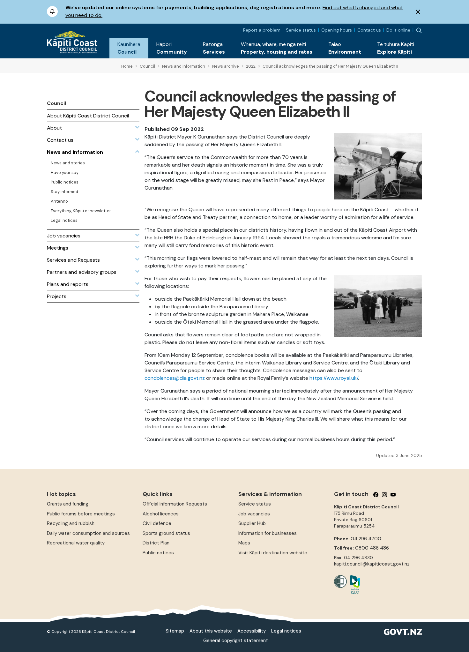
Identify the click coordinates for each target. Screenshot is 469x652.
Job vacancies (254, 514)
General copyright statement (235, 640)
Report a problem (261, 30)
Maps (244, 543)
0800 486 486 (372, 548)
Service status (301, 30)
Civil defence (157, 523)
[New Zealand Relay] (353, 584)
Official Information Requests (175, 504)
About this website (211, 631)
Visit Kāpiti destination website (272, 553)
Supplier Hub (252, 523)
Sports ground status (166, 533)
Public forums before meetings (81, 514)
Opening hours (336, 30)
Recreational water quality (76, 543)
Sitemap (175, 631)
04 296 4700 (366, 539)
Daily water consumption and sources (88, 533)
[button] (128, 48)
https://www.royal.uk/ (333, 378)
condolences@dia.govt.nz (175, 378)
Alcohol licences (161, 514)
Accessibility (251, 631)
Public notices (158, 553)
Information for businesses (267, 533)
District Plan (156, 543)
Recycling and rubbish (70, 523)
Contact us (369, 30)
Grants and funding (67, 504)
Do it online (398, 30)
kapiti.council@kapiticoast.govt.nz (372, 564)
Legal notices (286, 631)
